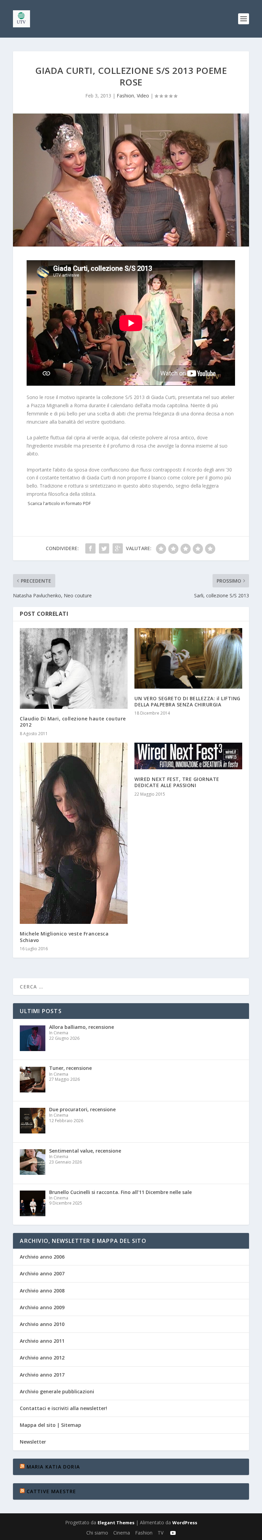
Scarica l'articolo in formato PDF (59, 503)
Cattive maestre (51, 1491)
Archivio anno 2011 (42, 1341)
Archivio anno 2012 (42, 1357)
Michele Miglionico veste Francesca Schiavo (64, 936)
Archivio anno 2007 (42, 1273)
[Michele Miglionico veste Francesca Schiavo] (74, 833)
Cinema (121, 1532)
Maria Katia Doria (53, 1466)
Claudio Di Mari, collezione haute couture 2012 (73, 721)
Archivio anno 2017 (42, 1374)
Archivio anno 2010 (42, 1324)
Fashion (125, 95)
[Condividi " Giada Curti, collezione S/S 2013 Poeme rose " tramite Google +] (118, 548)
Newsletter (33, 1441)
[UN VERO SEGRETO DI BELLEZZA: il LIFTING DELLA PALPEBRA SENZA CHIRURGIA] (188, 658)
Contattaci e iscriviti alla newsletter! (63, 1408)
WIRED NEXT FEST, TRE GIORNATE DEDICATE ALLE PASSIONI (176, 782)
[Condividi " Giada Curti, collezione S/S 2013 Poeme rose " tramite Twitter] (104, 548)
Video (143, 95)
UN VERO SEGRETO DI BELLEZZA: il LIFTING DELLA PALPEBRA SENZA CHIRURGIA (187, 701)
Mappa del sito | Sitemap (50, 1425)
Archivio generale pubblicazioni (57, 1391)
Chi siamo (97, 1532)
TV (160, 1532)
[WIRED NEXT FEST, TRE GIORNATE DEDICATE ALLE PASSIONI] (188, 756)
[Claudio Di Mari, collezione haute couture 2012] (74, 668)
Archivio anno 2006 (42, 1256)
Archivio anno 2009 (42, 1307)
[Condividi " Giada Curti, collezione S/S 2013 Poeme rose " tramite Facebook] (90, 548)
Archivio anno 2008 (42, 1290)
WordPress (184, 1522)
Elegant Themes (116, 1522)
